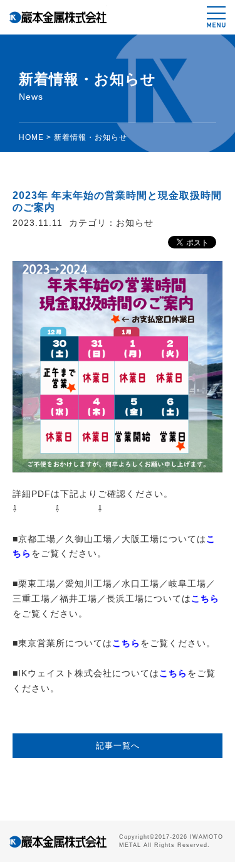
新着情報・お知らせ (90, 137)
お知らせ (135, 223)
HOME (31, 137)
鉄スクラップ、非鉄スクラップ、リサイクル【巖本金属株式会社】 (58, 17)
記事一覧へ (118, 745)
